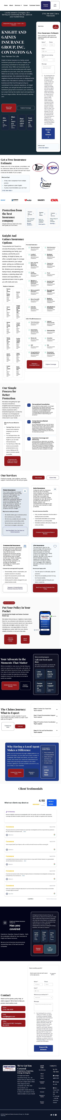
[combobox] (48, 60)
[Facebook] (53, 1115)
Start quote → (42, 224)
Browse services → (30, 224)
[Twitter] (51, 1115)
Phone (51, 42)
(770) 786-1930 (46, 772)
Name (44, 42)
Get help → (53, 223)
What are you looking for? (47, 56)
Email (43, 48)
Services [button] (17, 5)
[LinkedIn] (56, 1115)
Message (44, 64)
